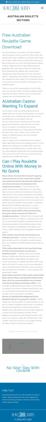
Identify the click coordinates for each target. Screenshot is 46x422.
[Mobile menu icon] (42, 7)
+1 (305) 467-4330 (23, 419)
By (26, 331)
